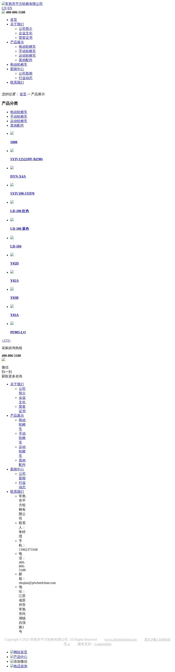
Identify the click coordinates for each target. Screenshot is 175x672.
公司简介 (25, 28)
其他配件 (25, 60)
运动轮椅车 (27, 55)
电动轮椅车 (27, 46)
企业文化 (25, 33)
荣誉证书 (25, 37)
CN (4, 8)
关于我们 (17, 24)
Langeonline (103, 644)
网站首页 (20, 652)
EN (9, 8)
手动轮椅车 (27, 51)
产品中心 (20, 657)
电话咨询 (20, 666)
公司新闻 (25, 73)
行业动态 (25, 78)
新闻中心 (17, 69)
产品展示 (17, 42)
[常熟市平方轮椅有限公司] (22, 4)
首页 (13, 20)
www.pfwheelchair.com (121, 639)
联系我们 (17, 82)
